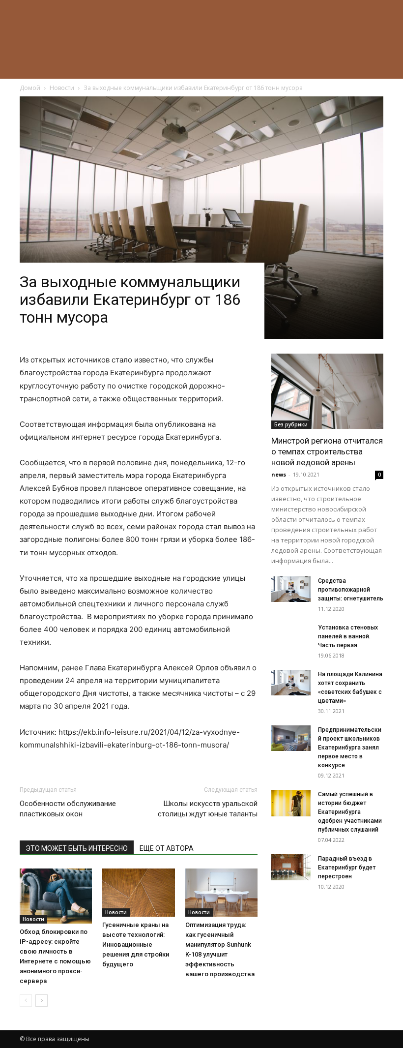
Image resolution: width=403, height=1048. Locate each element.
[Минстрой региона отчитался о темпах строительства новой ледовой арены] (327, 391)
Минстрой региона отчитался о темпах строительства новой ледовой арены (327, 451)
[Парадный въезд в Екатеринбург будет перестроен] (291, 867)
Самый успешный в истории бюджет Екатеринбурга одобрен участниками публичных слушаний (350, 812)
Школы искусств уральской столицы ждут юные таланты (208, 808)
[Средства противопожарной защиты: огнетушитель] (291, 589)
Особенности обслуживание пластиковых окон (68, 808)
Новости (33, 919)
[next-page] (41, 1000)
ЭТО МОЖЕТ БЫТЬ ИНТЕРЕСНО (77, 848)
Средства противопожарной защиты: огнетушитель (350, 589)
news (278, 474)
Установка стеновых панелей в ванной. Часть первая (348, 636)
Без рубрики (291, 424)
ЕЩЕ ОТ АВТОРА (167, 848)
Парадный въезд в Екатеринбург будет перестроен (346, 867)
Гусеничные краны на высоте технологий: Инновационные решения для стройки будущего (135, 944)
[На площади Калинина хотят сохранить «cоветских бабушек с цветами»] (291, 683)
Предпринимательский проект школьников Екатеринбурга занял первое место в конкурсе (349, 747)
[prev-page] (26, 1000)
